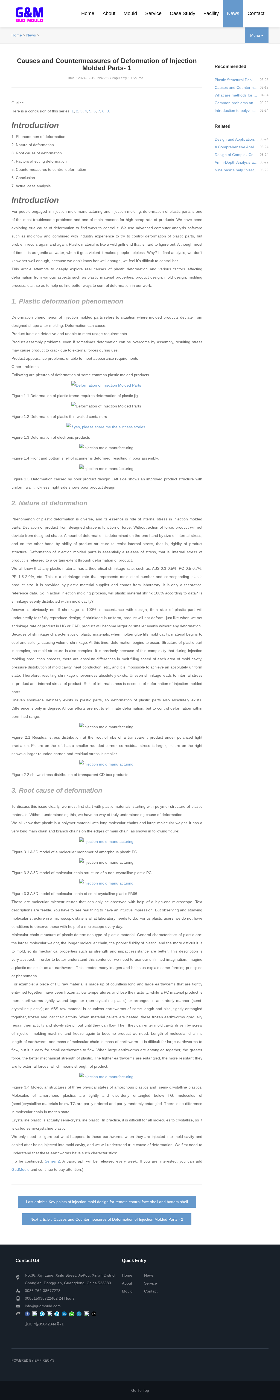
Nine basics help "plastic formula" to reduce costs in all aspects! (236, 170)
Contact (255, 13)
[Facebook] (27, 1313)
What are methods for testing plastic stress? (236, 95)
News (233, 13)
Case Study (182, 13)
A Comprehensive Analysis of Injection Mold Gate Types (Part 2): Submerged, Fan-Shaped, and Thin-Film (236, 147)
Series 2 (52, 1161)
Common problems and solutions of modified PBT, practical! (236, 103)
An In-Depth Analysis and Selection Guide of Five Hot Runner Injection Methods (236, 162)
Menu (255, 35)
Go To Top (140, 1390)
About (109, 13)
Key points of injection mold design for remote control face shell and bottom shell (118, 1202)
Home (87, 13)
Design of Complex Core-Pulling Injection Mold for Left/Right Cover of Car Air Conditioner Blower (236, 154)
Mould (130, 13)
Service (153, 13)
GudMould (20, 1169)
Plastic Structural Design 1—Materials (236, 80)
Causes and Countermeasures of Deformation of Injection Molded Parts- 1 (236, 87)
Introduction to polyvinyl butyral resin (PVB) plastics (236, 110)
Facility (211, 13)
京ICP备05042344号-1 (44, 1324)
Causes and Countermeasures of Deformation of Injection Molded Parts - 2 (118, 1219)
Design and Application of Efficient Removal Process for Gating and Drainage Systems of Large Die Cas (236, 139)
